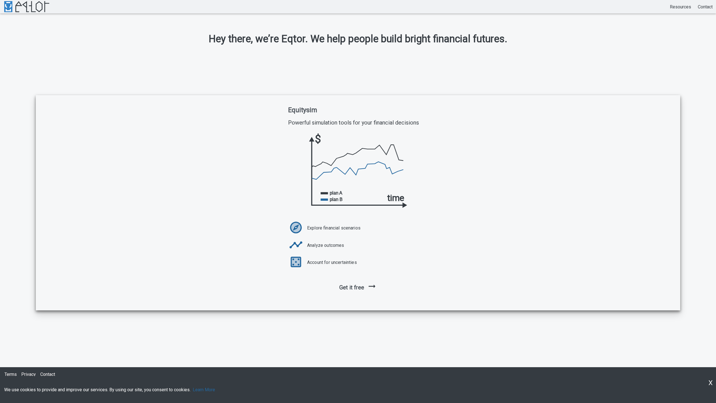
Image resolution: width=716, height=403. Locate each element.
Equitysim (302, 110)
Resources (680, 7)
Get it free (351, 287)
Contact (705, 7)
